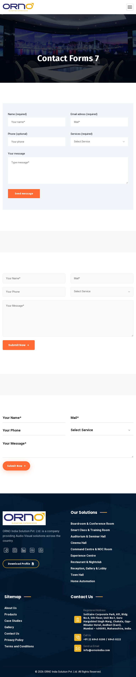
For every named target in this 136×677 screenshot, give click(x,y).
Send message (24, 193)
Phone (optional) (17, 133)
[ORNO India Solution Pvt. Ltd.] (18, 7)
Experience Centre (83, 555)
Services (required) (81, 133)
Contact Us (11, 633)
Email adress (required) (84, 114)
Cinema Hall (78, 543)
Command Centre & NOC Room (91, 549)
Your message (16, 153)
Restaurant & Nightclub (86, 562)
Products (10, 614)
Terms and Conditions (19, 646)
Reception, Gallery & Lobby (88, 568)
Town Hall (77, 575)
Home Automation (83, 581)
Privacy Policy (13, 640)
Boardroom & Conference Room (92, 523)
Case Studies (13, 620)
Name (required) (17, 114)
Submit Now (17, 345)
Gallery (9, 627)
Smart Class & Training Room (90, 530)
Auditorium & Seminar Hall (88, 536)
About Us (10, 608)
